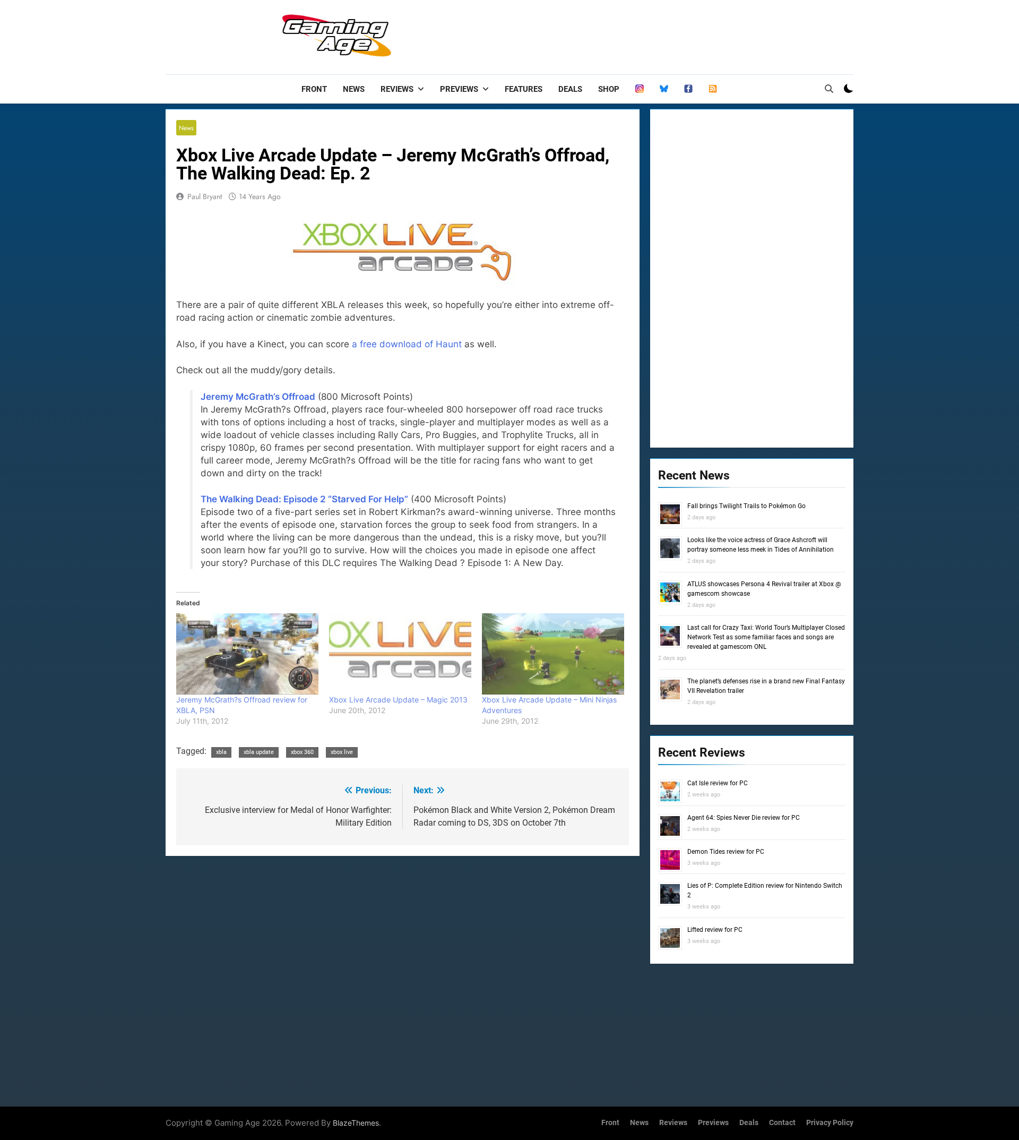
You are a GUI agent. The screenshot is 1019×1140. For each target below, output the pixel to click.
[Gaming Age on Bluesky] (664, 89)
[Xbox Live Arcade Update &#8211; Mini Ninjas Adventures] (553, 654)
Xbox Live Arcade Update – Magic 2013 (398, 699)
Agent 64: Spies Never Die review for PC (743, 817)
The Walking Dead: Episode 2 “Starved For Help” (304, 499)
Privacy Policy (829, 1122)
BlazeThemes (356, 1122)
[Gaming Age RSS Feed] (713, 89)
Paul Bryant (204, 196)
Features (523, 89)
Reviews (397, 89)
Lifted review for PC (714, 929)
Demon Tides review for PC (725, 851)
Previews (459, 89)
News (354, 89)
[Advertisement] (660, 34)
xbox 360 (302, 752)
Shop (608, 89)
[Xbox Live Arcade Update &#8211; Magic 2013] (400, 654)
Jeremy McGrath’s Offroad (258, 396)
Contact (782, 1122)
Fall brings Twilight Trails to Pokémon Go (746, 506)
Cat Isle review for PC (717, 783)
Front (314, 89)
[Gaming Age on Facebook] (688, 89)
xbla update (259, 752)
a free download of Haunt (407, 344)
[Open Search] (829, 88)
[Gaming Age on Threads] (639, 89)
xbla (221, 752)
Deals (570, 89)
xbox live (342, 752)
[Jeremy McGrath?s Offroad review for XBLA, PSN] (247, 654)
